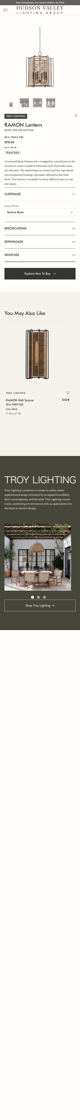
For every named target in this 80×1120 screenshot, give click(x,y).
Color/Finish (11, 206)
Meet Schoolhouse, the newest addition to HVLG (40, 2)
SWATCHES (11, 255)
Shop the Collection (19, 130)
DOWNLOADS (13, 241)
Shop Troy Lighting (38, 605)
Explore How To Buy (38, 273)
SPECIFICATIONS (15, 228)
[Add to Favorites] (68, 393)
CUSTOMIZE (12, 194)
